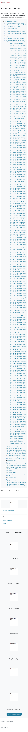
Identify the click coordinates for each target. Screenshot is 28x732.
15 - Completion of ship (12, 468)
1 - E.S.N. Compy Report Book (16, 43)
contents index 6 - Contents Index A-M (18, 55)
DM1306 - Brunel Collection (10, 21)
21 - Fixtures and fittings (12, 479)
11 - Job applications (11, 460)
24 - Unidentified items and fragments (15, 484)
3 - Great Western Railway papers (13, 26)
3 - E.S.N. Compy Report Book (16, 438)
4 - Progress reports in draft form (14, 448)
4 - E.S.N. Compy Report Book (16, 440)
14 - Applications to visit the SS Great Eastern (17, 465)
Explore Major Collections (14, 714)
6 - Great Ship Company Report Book (17, 443)
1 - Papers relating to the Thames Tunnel (15, 23)
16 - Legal (9, 470)
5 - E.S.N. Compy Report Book (16, 441)
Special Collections (7, 520)
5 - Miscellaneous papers (11, 30)
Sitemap (3, 721)
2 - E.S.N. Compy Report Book (16, 436)
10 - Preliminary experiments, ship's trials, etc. (17, 458)
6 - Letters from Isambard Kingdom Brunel (15, 31)
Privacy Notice (9, 721)
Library (4, 523)
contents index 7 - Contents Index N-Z (18, 57)
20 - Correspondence (11, 477)
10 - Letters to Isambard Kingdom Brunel (15, 38)
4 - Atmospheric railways (11, 28)
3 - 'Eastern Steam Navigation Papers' (15, 446)
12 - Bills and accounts (12, 462)
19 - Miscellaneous (11, 475)
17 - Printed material (11, 472)
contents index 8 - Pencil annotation (18, 58)
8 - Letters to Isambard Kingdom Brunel (14, 35)
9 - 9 (7, 36)
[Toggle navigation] (25, 2)
